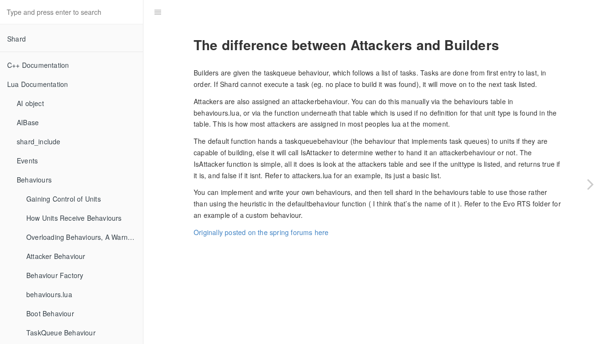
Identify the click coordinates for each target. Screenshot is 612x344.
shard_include (39, 141)
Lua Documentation (37, 84)
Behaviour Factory (54, 275)
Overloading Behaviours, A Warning (81, 237)
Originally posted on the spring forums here (261, 232)
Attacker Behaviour (56, 256)
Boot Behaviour (50, 313)
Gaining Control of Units (63, 199)
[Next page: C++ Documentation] (590, 184)
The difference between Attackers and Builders (388, 12)
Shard (16, 38)
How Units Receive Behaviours (74, 218)
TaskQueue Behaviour (61, 332)
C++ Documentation (38, 65)
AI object (30, 103)
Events (27, 160)
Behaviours (34, 179)
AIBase (28, 122)
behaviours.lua (49, 294)
